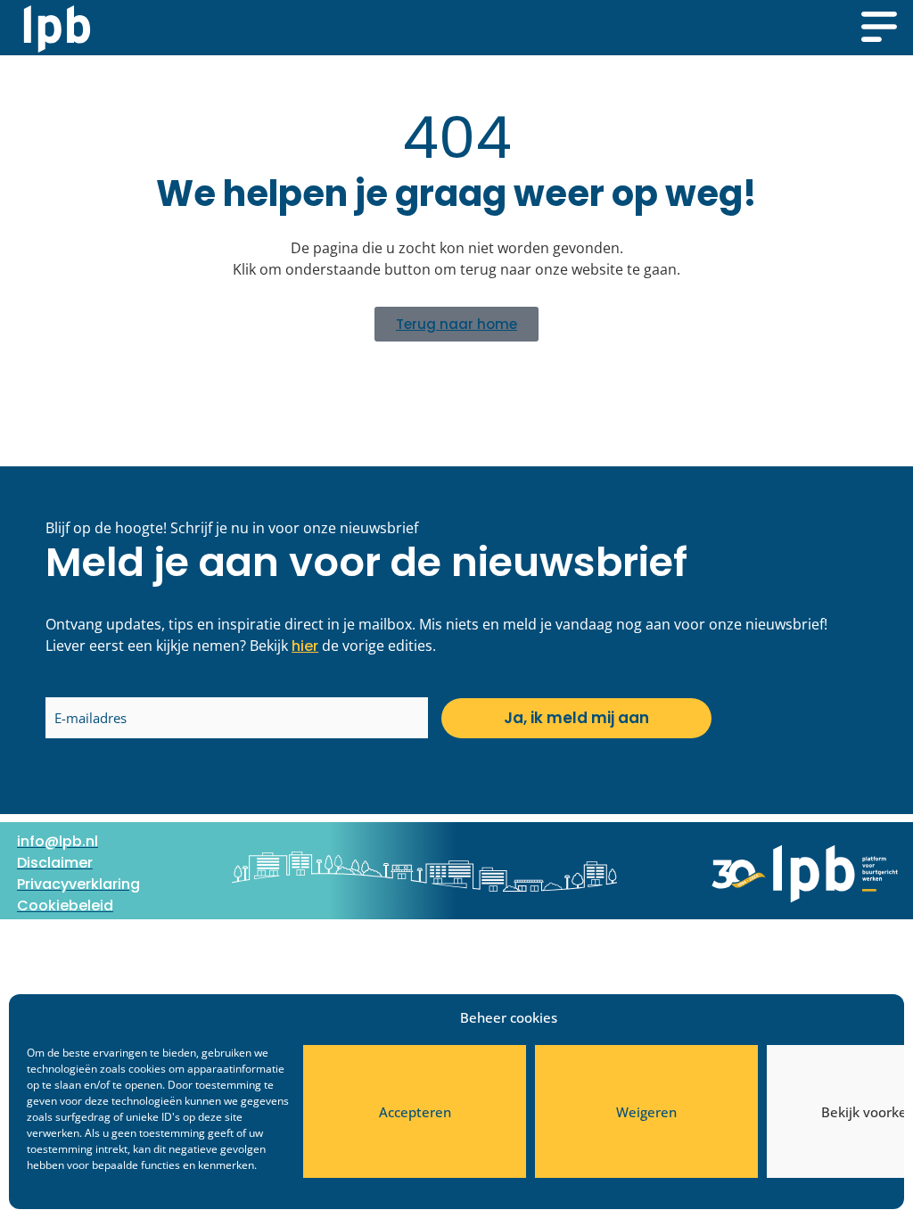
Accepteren (415, 1112)
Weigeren (646, 1112)
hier (305, 646)
